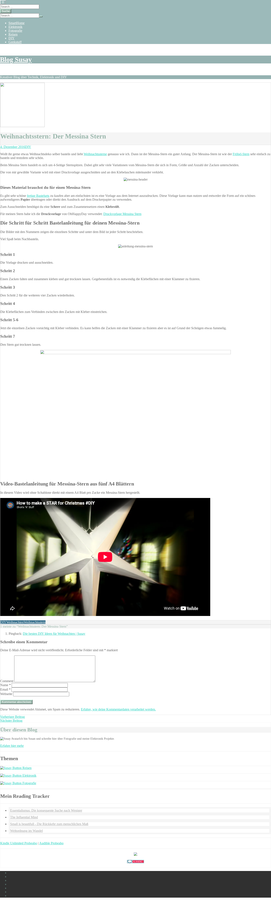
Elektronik (15, 27)
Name (5, 685)
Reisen (13, 34)
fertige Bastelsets (38, 195)
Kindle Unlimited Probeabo (18, 843)
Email (5, 689)
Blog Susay (16, 59)
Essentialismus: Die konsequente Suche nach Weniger (46, 810)
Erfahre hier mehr (12, 745)
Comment (6, 681)
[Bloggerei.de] (135, 862)
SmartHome (16, 23)
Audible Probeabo (51, 843)
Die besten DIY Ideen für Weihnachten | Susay (54, 633)
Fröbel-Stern (241, 154)
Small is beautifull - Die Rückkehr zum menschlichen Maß (49, 824)
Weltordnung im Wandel (26, 830)
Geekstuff (15, 42)
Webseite (6, 694)
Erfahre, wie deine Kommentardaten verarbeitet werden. (118, 709)
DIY (11, 38)
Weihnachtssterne (95, 154)
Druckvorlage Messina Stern (122, 214)
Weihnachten (15, 622)
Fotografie (15, 30)
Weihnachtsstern (35, 622)
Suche (6, 11)
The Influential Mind (24, 817)
